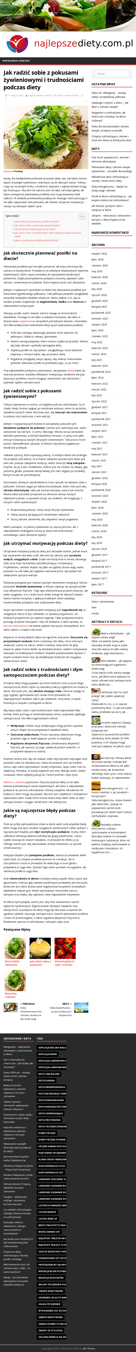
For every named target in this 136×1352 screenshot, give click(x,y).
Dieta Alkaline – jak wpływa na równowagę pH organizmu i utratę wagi (112, 664)
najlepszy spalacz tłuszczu (55, 1244)
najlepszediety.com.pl (40, 95)
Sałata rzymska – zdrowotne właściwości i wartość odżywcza (16, 1105)
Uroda (95, 613)
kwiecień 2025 (100, 348)
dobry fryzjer (46, 1133)
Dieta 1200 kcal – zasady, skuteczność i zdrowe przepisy (17, 1076)
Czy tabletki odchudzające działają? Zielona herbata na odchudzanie (18, 1213)
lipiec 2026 (98, 259)
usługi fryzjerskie (49, 1304)
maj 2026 (97, 271)
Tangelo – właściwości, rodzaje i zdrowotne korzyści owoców (15, 1200)
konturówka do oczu (51, 1165)
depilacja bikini (47, 1054)
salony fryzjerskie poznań (54, 1284)
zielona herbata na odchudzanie (58, 1337)
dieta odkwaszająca (50, 1113)
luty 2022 (97, 395)
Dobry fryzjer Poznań (52, 1139)
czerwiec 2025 (100, 336)
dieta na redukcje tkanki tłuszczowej (61, 1093)
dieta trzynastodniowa (53, 1126)
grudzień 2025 (100, 300)
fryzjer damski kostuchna (54, 1146)
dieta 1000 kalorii (49, 1074)
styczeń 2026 (99, 295)
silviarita (8, 171)
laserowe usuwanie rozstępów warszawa (64, 1192)
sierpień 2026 (99, 253)
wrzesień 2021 (100, 424)
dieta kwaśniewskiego (51, 1087)
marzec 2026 (99, 283)
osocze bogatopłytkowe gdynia (58, 1251)
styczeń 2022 (99, 401)
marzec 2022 (99, 389)
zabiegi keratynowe (50, 1317)
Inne (94, 607)
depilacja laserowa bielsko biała (58, 1067)
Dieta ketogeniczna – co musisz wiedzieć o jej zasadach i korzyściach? (110, 792)
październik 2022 (101, 371)
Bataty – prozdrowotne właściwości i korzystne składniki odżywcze (16, 1281)
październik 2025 (101, 312)
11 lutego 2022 (15, 95)
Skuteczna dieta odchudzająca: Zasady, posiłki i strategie (16, 1255)
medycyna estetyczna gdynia (56, 1225)
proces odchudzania (16, 625)
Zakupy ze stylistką (50, 1330)
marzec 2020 (99, 531)
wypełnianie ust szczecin (53, 1310)
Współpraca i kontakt (16, 60)
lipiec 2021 (98, 436)
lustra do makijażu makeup (54, 1205)
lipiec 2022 (98, 377)
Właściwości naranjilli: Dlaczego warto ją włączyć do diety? (17, 1147)
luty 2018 (97, 543)
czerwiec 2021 (100, 442)
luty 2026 (97, 289)
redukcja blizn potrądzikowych (58, 1271)
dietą (70, 370)
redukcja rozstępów (51, 1277)
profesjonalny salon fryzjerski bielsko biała (66, 1264)
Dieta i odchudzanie (68, 95)
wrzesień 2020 (100, 495)
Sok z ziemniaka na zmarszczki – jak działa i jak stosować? (18, 1063)
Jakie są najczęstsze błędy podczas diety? (36, 240)
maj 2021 (97, 448)
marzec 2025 (99, 354)
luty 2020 (97, 537)
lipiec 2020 (98, 507)
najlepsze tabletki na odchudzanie (59, 1238)
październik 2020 (101, 490)
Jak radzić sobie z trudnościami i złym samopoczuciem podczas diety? (48, 234)
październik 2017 (101, 566)
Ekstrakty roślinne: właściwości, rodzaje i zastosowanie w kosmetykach (109, 828)
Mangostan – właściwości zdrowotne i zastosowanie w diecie (18, 1050)
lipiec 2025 (98, 330)
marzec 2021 (99, 460)
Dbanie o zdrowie (14, 782)
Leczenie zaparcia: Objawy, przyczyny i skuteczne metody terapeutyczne (111, 726)
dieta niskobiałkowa (51, 1100)
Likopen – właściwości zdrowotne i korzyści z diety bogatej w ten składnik (111, 219)
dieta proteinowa (49, 1120)
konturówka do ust (50, 1172)
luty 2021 (97, 466)
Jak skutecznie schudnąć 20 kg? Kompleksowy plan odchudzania (18, 1242)
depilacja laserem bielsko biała (57, 1060)
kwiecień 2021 (100, 454)
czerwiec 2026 (100, 265)
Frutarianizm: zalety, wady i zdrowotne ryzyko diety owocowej (18, 1118)
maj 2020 (97, 519)
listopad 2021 (99, 413)
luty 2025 (97, 360)
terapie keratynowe (50, 1291)
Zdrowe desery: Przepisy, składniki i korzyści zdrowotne (17, 1187)
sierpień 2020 (99, 501)
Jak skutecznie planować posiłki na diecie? (37, 221)
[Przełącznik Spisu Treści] (80, 217)
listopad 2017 (99, 560)
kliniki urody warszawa (53, 1159)
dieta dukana (46, 1080)
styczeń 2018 (99, 548)
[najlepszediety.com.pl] (68, 29)
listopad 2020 (99, 484)
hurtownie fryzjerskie (52, 1152)
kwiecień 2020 (100, 525)
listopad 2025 (99, 306)
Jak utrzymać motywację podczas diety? (35, 229)
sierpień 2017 (99, 578)
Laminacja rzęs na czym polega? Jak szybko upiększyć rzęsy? (110, 696)
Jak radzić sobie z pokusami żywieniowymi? (37, 225)
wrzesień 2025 (100, 318)
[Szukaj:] (112, 74)
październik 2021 (101, 419)
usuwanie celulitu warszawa (56, 1297)
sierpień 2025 (99, 324)
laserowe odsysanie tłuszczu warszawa (63, 1179)
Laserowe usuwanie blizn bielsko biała (62, 1185)
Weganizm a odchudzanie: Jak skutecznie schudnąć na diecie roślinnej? (109, 116)
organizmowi (27, 321)
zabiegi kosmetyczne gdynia (55, 1323)
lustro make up (47, 1218)
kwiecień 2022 (100, 383)
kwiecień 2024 (100, 365)
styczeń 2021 (99, 472)
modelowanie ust (49, 1231)
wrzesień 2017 (100, 572)
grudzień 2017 (100, 555)
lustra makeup (47, 1211)
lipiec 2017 (98, 584)
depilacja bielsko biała (52, 1047)
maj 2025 (97, 342)
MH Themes (89, 1348)
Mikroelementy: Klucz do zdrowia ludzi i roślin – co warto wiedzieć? (17, 1268)
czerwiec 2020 (100, 513)
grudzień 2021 (100, 407)
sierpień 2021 (99, 431)
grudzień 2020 (100, 478)
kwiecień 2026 (100, 277)
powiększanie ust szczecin (54, 1258)
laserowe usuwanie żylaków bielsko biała (64, 1198)
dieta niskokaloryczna (52, 1106)
